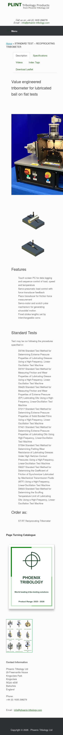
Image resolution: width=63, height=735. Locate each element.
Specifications (40, 55)
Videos (19, 62)
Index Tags (34, 62)
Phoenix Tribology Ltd (41, 730)
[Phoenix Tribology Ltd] (31, 7)
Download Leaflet (24, 69)
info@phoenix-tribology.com (36, 22)
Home (9, 43)
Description (21, 55)
